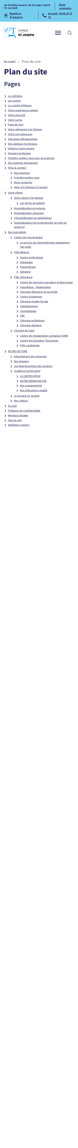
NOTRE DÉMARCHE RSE (33, 381)
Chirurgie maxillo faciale (34, 301)
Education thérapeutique (23, 139)
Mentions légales (18, 415)
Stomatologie (28, 311)
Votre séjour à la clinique (28, 198)
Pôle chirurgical (23, 277)
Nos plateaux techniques (22, 144)
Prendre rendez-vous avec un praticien (31, 158)
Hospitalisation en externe (29, 208)
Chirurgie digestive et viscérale (39, 292)
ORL (22, 315)
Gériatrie (25, 271)
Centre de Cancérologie (28, 237)
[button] (69, 32)
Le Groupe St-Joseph (26, 396)
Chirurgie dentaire (31, 325)
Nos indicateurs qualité (33, 390)
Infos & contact (17, 167)
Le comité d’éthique (20, 105)
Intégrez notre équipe (21, 148)
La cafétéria (15, 96)
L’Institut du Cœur (24, 330)
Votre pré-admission (20, 134)
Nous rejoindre (65, 6)
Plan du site (15, 420)
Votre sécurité (16, 115)
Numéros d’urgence (16, 15)
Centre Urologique (31, 296)
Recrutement (22, 173)
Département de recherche (30, 356)
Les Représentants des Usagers (33, 366)
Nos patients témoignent (23, 163)
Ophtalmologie (29, 306)
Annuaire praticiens (19, 153)
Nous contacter (23, 182)
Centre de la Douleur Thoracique (39, 340)
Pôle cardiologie (30, 345)
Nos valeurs (21, 400)
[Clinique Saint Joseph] (19, 33)
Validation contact (18, 425)
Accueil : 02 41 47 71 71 (60, 15)
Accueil (12, 406)
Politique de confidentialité (24, 410)
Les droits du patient (32, 203)
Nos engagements (31, 385)
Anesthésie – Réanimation (35, 287)
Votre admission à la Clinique (25, 129)
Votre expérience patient (23, 110)
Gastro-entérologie (31, 257)
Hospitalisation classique (29, 213)
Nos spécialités (17, 232)
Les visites (14, 100)
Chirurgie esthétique (32, 320)
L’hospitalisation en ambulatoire (33, 218)
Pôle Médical (21, 252)
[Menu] (58, 33)
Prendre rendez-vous (27, 177)
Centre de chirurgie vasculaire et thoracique (46, 282)
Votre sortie (15, 120)
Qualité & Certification (27, 371)
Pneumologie (28, 267)
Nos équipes (21, 361)
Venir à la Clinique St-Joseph (31, 187)
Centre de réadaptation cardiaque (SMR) (44, 335)
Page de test (15, 124)
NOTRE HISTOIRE (17, 351)
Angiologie (26, 262)
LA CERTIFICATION (30, 376)
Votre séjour (15, 192)
